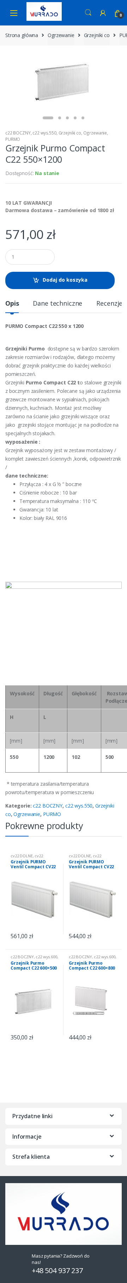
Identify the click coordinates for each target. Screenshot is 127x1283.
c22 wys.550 (44, 133)
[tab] (12, 306)
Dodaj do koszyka (65, 279)
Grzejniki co (97, 35)
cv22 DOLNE (22, 855)
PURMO (12, 139)
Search (88, 13)
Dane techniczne (57, 303)
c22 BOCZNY (18, 133)
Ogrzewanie (61, 35)
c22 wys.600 (46, 956)
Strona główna (21, 35)
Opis (12, 303)
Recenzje (109, 303)
